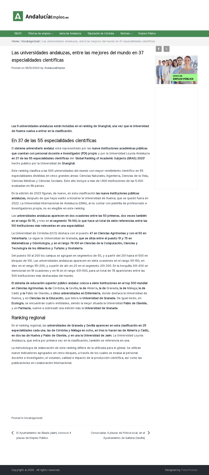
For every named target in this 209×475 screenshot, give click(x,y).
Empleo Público (147, 33)
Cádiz (15, 293)
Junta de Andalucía (70, 33)
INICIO (17, 33)
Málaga (132, 288)
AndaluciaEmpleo (54, 68)
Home (15, 41)
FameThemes (189, 470)
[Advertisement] (80, 99)
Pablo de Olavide (37, 293)
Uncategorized (30, 41)
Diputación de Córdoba (101, 33)
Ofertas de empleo (39, 33)
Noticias (125, 33)
